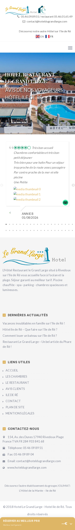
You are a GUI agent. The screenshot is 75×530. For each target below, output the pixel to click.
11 (41, 224)
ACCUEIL (12, 370)
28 (30, 230)
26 (23, 230)
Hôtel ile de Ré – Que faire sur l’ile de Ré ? (30, 329)
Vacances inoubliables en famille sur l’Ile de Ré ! (34, 323)
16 (58, 224)
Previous (1, 185)
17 (62, 224)
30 (37, 230)
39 (69, 230)
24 (16, 230)
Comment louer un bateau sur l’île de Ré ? (30, 335)
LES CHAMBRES (16, 376)
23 (13, 230)
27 (27, 230)
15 (55, 224)
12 (44, 224)
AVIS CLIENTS (15, 389)
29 (34, 230)
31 (41, 230)
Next (73, 185)
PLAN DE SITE (15, 407)
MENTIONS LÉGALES (20, 413)
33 (48, 230)
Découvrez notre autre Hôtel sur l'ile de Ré (45, 31)
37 (62, 230)
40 (72, 230)
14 (51, 224)
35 (55, 230)
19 (69, 224)
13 (48, 224)
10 (37, 224)
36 (58, 230)
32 (44, 230)
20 (72, 224)
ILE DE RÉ (12, 395)
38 (65, 230)
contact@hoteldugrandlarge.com (47, 21)
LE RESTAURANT (17, 382)
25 (20, 230)
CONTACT (13, 401)
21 (6, 230)
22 (9, 230)
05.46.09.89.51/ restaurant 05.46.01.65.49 (46, 16)
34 (51, 230)
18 (65, 224)
